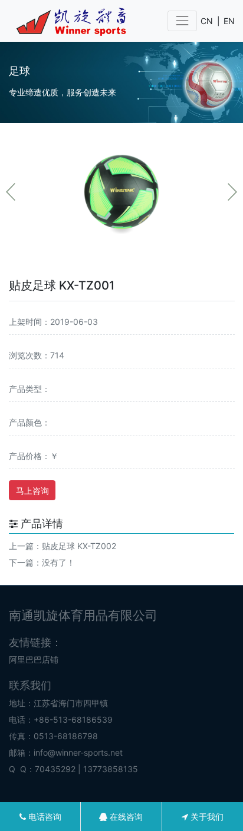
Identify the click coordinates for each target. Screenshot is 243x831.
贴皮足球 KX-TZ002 (79, 546)
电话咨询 (43, 817)
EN (229, 21)
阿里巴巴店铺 (33, 659)
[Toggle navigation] (182, 21)
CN (207, 21)
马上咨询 (32, 491)
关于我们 (206, 817)
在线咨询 (125, 817)
